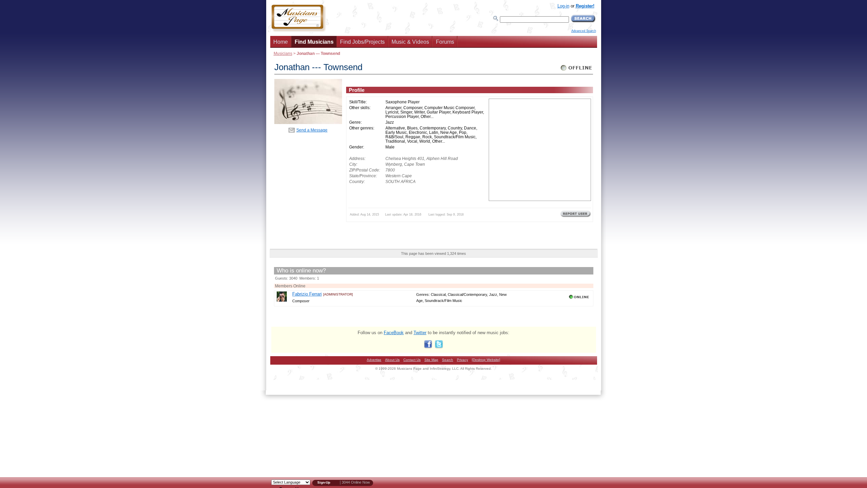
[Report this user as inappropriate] (575, 216)
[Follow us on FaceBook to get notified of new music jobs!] (428, 346)
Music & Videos (410, 42)
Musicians (283, 53)
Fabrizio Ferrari (307, 294)
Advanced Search (583, 31)
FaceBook (394, 332)
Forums (445, 42)
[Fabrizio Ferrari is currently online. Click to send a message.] (580, 299)
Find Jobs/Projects (362, 42)
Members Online (290, 286)
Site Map (431, 360)
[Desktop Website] (486, 360)
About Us (392, 360)
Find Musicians (314, 42)
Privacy (462, 360)
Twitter (420, 332)
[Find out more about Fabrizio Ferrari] (282, 300)
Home (280, 42)
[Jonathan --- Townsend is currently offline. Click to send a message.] (576, 70)
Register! (585, 5)
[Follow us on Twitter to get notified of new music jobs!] (439, 346)
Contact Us (412, 360)
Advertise (374, 360)
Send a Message (311, 130)
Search (447, 360)
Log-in (563, 5)
